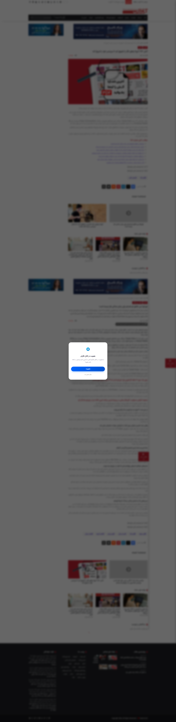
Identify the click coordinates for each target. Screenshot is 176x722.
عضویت (88, 369)
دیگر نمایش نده (88, 375)
